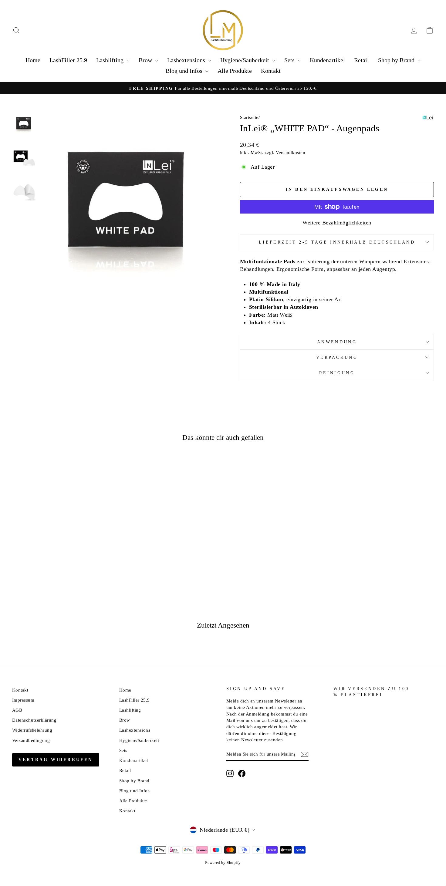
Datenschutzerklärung (34, 720)
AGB (17, 710)
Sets (290, 60)
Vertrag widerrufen (56, 759)
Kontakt (271, 70)
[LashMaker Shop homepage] (223, 30)
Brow (146, 60)
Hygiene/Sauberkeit (245, 60)
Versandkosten (290, 152)
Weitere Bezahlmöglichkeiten (336, 223)
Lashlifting (110, 60)
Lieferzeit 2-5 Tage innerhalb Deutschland (337, 242)
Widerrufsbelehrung (32, 730)
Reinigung (337, 372)
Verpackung (337, 357)
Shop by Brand (397, 60)
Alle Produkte (235, 70)
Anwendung (337, 341)
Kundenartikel (327, 60)
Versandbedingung (31, 740)
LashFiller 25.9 (68, 60)
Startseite (249, 117)
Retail (361, 60)
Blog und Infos (185, 70)
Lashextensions (187, 60)
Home (32, 60)
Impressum (23, 699)
